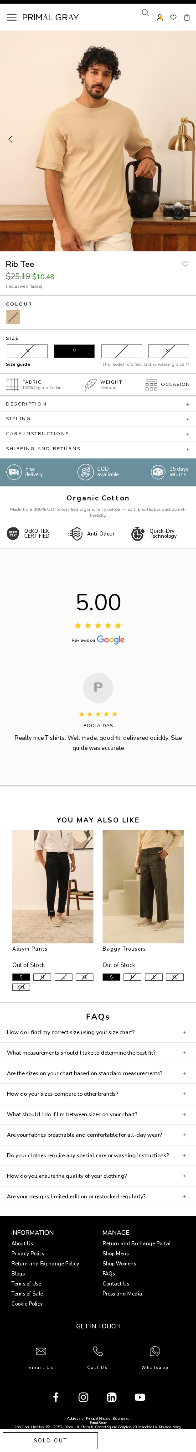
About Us (22, 1243)
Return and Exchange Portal (136, 1243)
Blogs (18, 1273)
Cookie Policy (27, 1304)
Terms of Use (26, 1283)
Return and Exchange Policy (45, 1263)
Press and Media (122, 1294)
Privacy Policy (28, 1253)
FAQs (109, 1273)
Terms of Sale (27, 1294)
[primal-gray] (173, 17)
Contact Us (116, 1283)
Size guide (18, 364)
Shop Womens (119, 1263)
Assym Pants (29, 949)
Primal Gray (51, 17)
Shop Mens (116, 1253)
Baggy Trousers (124, 949)
